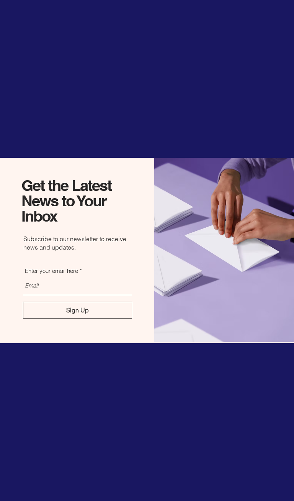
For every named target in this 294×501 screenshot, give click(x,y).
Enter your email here (51, 271)
